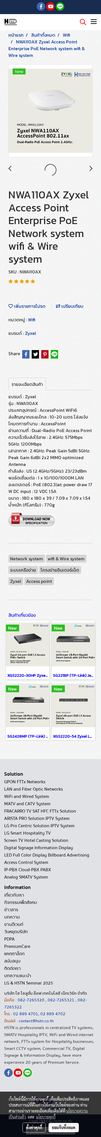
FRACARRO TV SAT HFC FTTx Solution (40, 811)
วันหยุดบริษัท (16, 931)
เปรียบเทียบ (71, 306)
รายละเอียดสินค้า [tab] (27, 384)
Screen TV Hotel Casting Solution (36, 840)
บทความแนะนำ (17, 975)
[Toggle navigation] (94, 22)
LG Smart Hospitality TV (27, 833)
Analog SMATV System (26, 877)
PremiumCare (17, 946)
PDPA (9, 939)
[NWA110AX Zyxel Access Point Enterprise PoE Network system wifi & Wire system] (50, 111)
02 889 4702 (52, 1013)
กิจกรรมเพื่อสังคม (20, 902)
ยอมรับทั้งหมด (63, 1127)
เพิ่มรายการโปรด (29, 306)
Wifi (31, 319)
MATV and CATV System (27, 804)
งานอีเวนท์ (13, 924)
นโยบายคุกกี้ (46, 1116)
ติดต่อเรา (12, 968)
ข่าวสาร (11, 909)
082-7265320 (31, 1000)
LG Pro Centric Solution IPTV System (39, 825)
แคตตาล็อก (14, 953)
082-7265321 (61, 1000)
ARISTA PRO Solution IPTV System (37, 818)
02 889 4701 (25, 1013)
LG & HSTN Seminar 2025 (28, 983)
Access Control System (26, 862)
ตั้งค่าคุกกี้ (34, 1127)
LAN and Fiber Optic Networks (33, 789)
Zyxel (30, 333)
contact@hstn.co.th (36, 1020)
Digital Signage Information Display (38, 847)
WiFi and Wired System (26, 796)
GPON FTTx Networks (24, 782)
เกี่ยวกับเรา (14, 895)
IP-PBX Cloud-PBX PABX (27, 869)
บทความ (12, 917)
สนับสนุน (12, 961)
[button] (81, 22)
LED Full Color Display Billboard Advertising (46, 855)
